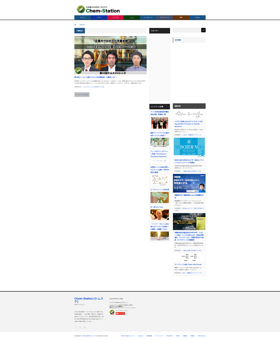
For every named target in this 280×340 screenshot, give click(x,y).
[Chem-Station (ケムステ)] (98, 9)
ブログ (99, 17)
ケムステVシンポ (88, 87)
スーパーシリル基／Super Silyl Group (188, 264)
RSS (84, 327)
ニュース (115, 17)
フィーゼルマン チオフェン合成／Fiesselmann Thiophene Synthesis (159, 153)
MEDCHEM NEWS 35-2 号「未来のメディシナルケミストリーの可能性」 (189, 161)
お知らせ (140, 336)
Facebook (169, 336)
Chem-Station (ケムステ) (88, 300)
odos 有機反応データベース (192, 135)
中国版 (192, 336)
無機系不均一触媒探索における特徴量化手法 (189, 196)
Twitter (178, 336)
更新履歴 (149, 336)
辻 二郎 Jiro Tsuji (156, 207)
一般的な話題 (186, 171)
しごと (132, 17)
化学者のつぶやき (99, 87)
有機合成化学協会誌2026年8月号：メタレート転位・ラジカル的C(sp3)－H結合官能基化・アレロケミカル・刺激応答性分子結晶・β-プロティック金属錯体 (189, 236)
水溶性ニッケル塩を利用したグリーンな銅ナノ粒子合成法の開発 (159, 169)
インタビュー (148, 17)
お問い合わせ (202, 336)
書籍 (181, 17)
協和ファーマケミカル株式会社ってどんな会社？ (159, 134)
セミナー (190, 208)
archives (184, 208)
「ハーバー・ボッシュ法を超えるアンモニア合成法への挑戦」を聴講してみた (159, 226)
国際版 (185, 336)
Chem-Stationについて (128, 336)
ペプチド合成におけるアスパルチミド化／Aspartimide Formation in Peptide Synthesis (189, 124)
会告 (195, 208)
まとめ (197, 17)
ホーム (82, 17)
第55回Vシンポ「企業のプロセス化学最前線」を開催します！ (95, 77)
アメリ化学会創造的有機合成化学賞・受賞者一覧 (159, 113)
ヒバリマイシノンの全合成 (159, 189)
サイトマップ (159, 336)
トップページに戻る (82, 94)
